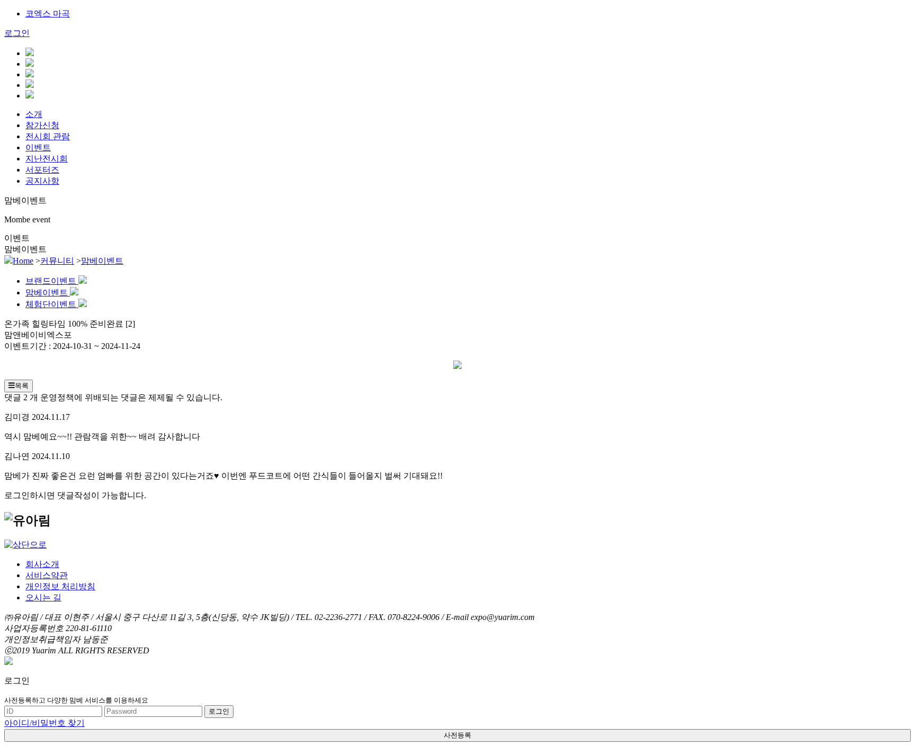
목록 (22, 386)
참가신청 (42, 125)
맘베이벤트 (102, 260)
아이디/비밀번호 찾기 (44, 722)
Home (23, 260)
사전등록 (457, 735)
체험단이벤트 (51, 304)
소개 (33, 114)
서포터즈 (42, 169)
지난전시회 (46, 158)
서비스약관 (46, 575)
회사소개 (42, 564)
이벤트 (38, 147)
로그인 (17, 33)
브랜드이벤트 (51, 280)
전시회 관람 (47, 136)
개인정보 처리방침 (60, 586)
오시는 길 (43, 597)
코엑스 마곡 (47, 13)
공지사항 (42, 180)
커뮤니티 (57, 260)
